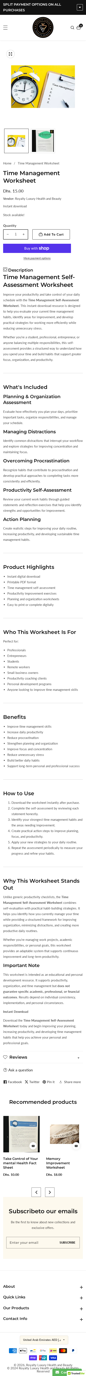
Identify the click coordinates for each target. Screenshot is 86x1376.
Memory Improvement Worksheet (58, 1163)
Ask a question (20, 1070)
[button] (36, 1192)
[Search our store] (73, 27)
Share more (72, 1082)
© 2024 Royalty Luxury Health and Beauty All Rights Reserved (43, 1370)
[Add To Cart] (33, 1145)
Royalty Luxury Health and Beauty (49, 1365)
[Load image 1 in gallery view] (16, 141)
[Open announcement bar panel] (80, 7)
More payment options (37, 258)
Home (7, 163)
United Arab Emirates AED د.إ (42, 1339)
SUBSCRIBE (67, 1242)
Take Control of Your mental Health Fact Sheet (20, 1163)
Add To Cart (54, 234)
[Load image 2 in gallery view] (43, 141)
